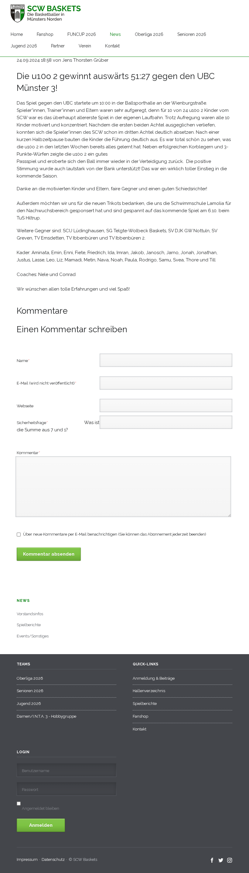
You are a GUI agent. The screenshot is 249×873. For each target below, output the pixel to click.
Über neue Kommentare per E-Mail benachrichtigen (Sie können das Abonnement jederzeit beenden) (114, 534)
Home (17, 34)
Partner (58, 45)
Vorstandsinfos (30, 614)
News (115, 34)
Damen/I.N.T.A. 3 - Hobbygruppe (46, 716)
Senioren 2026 (191, 34)
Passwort (30, 789)
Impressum (27, 859)
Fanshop (45, 34)
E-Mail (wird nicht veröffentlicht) (47, 383)
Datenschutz (53, 859)
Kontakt (112, 45)
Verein (85, 45)
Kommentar (28, 452)
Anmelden (41, 825)
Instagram (229, 860)
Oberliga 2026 (149, 34)
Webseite (25, 406)
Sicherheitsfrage (40, 423)
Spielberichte (29, 625)
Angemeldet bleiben (40, 808)
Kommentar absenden (48, 554)
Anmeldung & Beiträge (154, 678)
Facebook (212, 860)
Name (26, 360)
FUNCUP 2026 (81, 34)
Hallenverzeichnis (149, 690)
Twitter (220, 860)
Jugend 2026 (24, 45)
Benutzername (35, 770)
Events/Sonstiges (33, 636)
